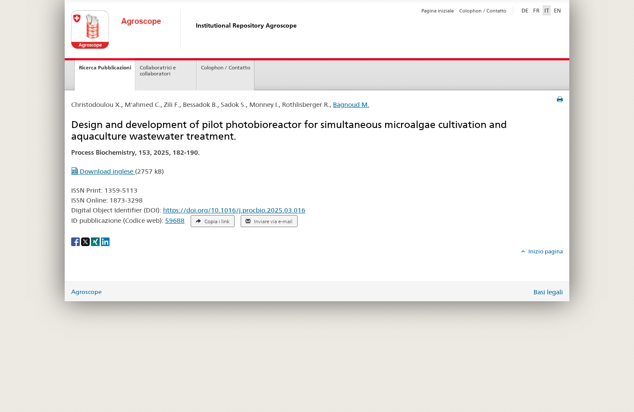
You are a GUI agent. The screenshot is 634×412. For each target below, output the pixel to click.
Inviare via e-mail (272, 221)
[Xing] (96, 240)
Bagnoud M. (351, 104)
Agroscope (86, 291)
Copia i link (216, 221)
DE (525, 10)
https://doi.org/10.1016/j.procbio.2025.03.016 (234, 210)
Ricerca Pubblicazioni (105, 67)
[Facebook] (76, 240)
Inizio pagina (545, 251)
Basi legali (548, 292)
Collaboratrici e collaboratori (158, 70)
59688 (175, 220)
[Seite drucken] (560, 99)
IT (546, 10)
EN (557, 10)
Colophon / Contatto (482, 11)
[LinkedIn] (105, 240)
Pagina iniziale (437, 11)
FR (536, 10)
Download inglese (106, 171)
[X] (86, 240)
